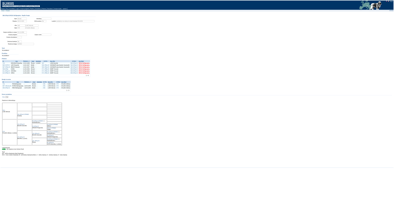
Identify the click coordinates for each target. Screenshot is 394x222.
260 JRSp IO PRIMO (23, 114)
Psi (7, 8)
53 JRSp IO (35, 126)
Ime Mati (81, 61)
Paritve (32, 8)
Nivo (3, 97)
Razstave (50, 8)
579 (57, 84)
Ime (17, 61)
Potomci (44, 8)
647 (43, 63)
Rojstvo (25, 61)
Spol (33, 61)
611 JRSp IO (6, 71)
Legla (17, 8)
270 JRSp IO (21, 137)
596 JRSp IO (6, 88)
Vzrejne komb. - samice (60, 8)
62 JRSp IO (50, 142)
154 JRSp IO (21, 124)
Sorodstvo (38, 8)
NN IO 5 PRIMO (51, 128)
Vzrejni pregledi (24, 8)
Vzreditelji (12, 8)
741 (4, 63)
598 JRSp (5, 69)
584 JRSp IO (45, 65)
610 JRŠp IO (6, 73)
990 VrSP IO (6, 65)
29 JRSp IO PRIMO (52, 124)
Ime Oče (52, 61)
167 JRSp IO (35, 141)
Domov (3, 8)
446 (44, 84)
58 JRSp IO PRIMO (37, 121)
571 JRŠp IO (45, 69)
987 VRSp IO (6, 67)
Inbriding (38, 61)
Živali (3, 10)
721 (4, 84)
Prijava (391, 1)
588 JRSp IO (74, 63)
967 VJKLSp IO (7, 86)
